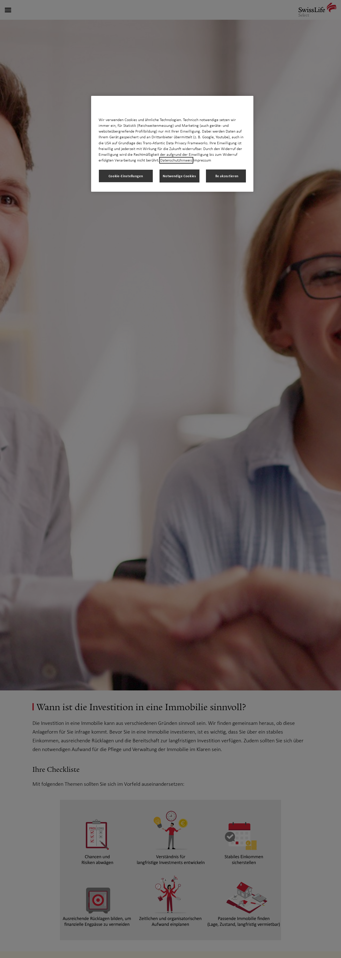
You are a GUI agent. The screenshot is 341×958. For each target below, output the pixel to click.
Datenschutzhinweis (176, 160)
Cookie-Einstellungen (126, 175)
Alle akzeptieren (226, 175)
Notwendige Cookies (179, 175)
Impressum (202, 160)
